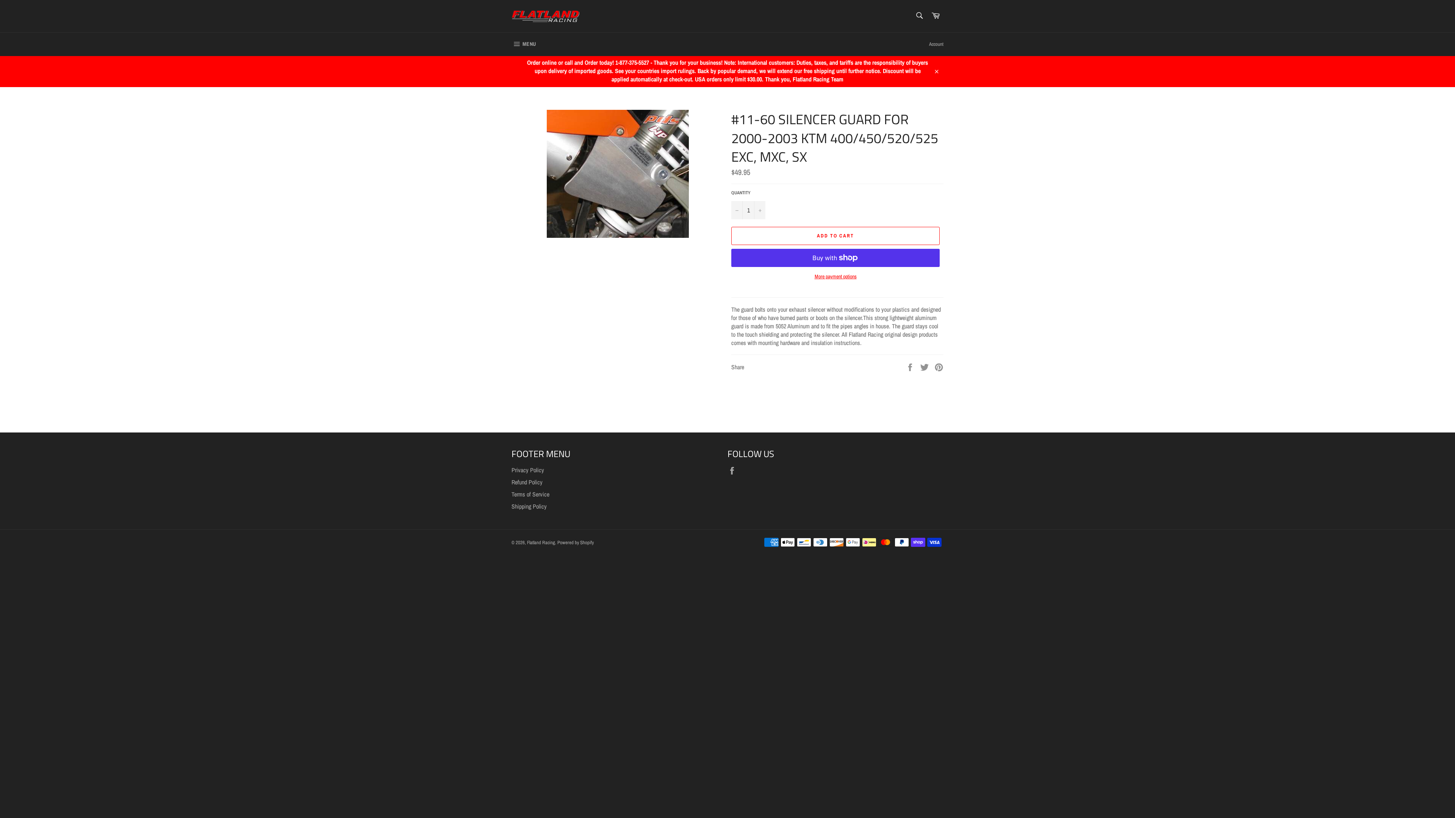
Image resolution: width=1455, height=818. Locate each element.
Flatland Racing (541, 542)
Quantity (741, 193)
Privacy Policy (528, 470)
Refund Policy (527, 482)
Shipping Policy (529, 506)
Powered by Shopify (575, 542)
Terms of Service (530, 494)
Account (936, 44)
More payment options (836, 276)
